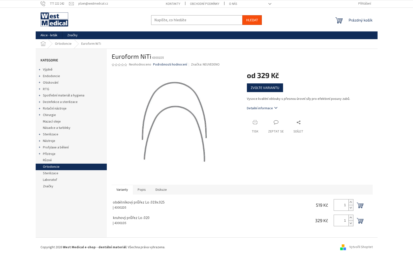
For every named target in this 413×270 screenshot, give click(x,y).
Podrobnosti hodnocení (170, 64)
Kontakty (173, 4)
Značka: (205, 64)
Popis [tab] (142, 189)
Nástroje (49, 141)
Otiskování (50, 82)
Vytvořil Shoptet (361, 247)
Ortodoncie (51, 166)
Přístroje (49, 154)
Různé (47, 160)
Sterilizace (50, 134)
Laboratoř (50, 179)
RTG (46, 89)
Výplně (48, 69)
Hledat (252, 20)
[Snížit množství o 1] (350, 208)
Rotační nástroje (55, 108)
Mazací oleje (52, 121)
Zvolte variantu (265, 88)
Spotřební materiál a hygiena (63, 95)
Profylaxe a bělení (56, 147)
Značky (48, 186)
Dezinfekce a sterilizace (60, 102)
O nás (233, 4)
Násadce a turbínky (56, 127)
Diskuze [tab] (161, 189)
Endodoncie (51, 76)
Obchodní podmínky (204, 4)
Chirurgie (49, 115)
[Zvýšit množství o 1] (350, 202)
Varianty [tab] (122, 189)
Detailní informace (260, 108)
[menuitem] (49, 35)
